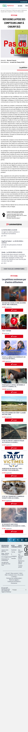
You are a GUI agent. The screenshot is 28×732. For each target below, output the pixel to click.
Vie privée (20, 575)
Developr (8, 592)
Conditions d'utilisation (14, 581)
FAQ (6, 575)
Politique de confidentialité (13, 578)
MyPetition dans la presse (21, 562)
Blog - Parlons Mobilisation (5, 554)
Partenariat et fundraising (5, 559)
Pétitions (8, 10)
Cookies (14, 576)
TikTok (13, 552)
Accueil (20, 6)
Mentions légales (13, 580)
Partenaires (14, 583)
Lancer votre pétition (4, 550)
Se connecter (23, 2)
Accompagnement (6, 557)
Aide (20, 573)
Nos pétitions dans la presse (20, 557)
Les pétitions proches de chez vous (5, 564)
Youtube (13, 558)
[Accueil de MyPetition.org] (8, 5)
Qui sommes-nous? (20, 551)
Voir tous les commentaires (14, 269)
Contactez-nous (12, 575)
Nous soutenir (14, 573)
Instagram (14, 556)
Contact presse (20, 566)
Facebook (13, 550)
